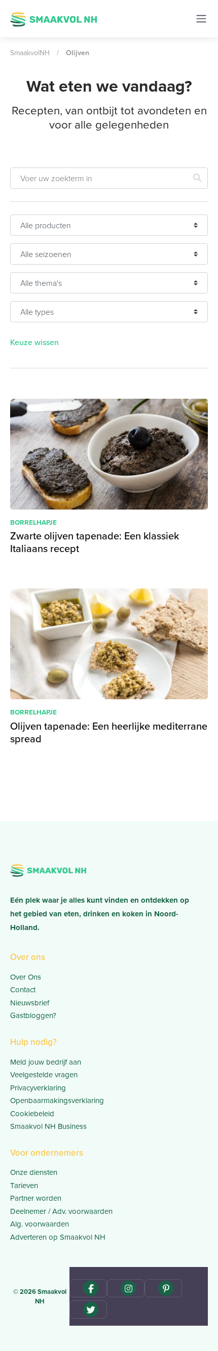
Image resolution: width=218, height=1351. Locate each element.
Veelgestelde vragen (44, 1074)
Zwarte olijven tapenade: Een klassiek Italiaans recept (94, 542)
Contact (22, 989)
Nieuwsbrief (29, 1002)
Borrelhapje (33, 522)
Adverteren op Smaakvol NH (57, 1237)
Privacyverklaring (38, 1087)
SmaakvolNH (30, 53)
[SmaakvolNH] (53, 18)
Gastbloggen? (33, 1015)
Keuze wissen (34, 342)
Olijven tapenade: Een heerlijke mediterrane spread (108, 732)
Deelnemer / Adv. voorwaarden (61, 1211)
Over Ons (25, 977)
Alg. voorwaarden (39, 1224)
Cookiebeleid (32, 1113)
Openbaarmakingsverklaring (57, 1100)
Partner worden (35, 1198)
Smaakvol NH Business (48, 1126)
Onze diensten (33, 1172)
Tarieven (24, 1185)
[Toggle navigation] (201, 18)
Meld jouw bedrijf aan (45, 1062)
